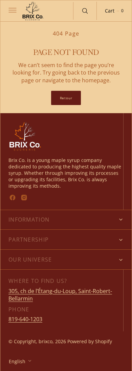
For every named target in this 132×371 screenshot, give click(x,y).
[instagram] (24, 197)
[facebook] (12, 197)
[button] (11, 10)
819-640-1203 (25, 319)
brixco (45, 341)
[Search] (84, 11)
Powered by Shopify (89, 341)
